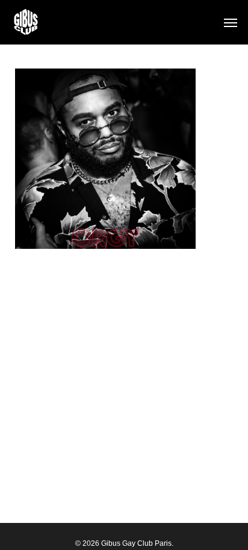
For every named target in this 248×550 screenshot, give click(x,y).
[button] (230, 22)
